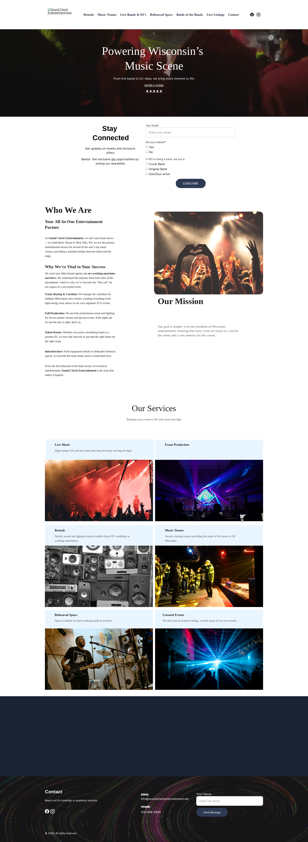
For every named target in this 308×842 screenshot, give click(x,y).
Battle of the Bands (189, 14)
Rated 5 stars (154, 85)
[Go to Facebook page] (253, 14)
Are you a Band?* (156, 142)
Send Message (212, 812)
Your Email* (152, 125)
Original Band (157, 169)
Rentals (89, 14)
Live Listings (215, 14)
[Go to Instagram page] (258, 14)
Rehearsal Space (161, 14)
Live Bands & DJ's (133, 14)
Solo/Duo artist (159, 174)
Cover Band (156, 164)
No (150, 152)
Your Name (203, 794)
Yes (151, 147)
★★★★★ (154, 91)
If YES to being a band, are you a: (165, 159)
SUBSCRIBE (191, 183)
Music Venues (107, 14)
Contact (233, 14)
